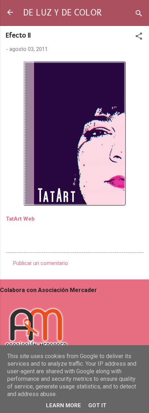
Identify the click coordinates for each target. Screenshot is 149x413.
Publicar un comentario (40, 263)
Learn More (63, 405)
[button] (139, 37)
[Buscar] (139, 15)
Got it (97, 405)
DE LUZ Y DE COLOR (62, 12)
